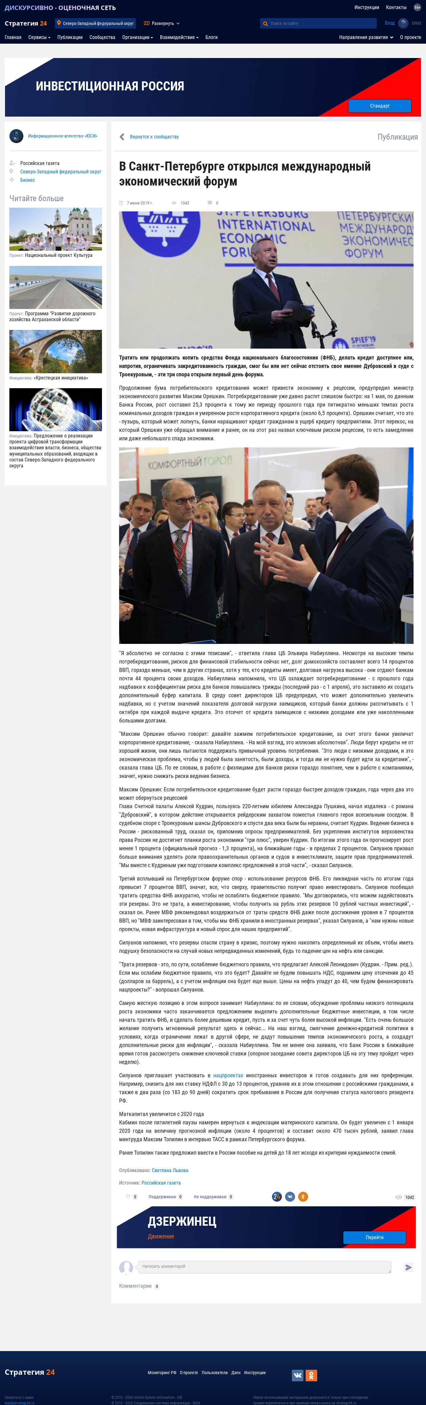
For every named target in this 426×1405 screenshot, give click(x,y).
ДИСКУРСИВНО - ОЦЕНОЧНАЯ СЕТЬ (60, 7)
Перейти (375, 1237)
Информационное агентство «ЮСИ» (62, 136)
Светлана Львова (170, 1170)
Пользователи (215, 1372)
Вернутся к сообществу (154, 137)
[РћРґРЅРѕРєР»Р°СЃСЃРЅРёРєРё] (312, 1375)
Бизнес (27, 180)
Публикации (70, 37)
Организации (135, 37)
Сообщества (102, 37)
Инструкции (367, 7)
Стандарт (380, 106)
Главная (13, 37)
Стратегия (26, 23)
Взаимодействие (177, 37)
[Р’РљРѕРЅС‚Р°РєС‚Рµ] (298, 1375)
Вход (390, 23)
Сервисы (37, 37)
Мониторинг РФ (162, 1372)
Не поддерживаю (210, 1196)
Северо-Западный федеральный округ (98, 23)
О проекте (410, 37)
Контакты (396, 7)
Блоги (212, 37)
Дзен (235, 1372)
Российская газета (161, 1183)
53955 (416, 23)
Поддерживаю (162, 1196)
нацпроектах (228, 1075)
